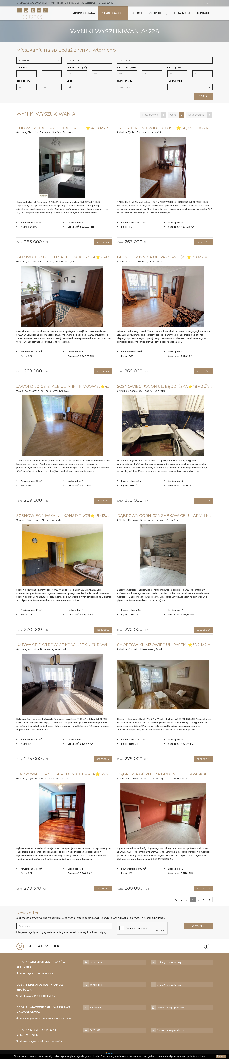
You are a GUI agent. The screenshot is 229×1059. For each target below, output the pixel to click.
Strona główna (83, 13)
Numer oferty (124, 81)
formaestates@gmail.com (170, 1008)
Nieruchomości (112, 13)
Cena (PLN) (22, 67)
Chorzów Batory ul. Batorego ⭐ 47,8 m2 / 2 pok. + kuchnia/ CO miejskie (93, 128)
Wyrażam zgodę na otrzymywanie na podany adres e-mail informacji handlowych (63, 932)
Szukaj (203, 96)
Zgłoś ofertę (158, 13)
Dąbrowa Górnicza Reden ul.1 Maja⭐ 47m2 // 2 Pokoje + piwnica (86, 774)
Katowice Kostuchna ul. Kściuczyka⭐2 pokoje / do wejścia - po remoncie (97, 257)
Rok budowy (23, 81)
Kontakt (203, 13)
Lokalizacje (182, 13)
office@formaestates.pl (169, 962)
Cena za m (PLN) (126, 67)
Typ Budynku (174, 81)
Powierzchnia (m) (77, 67)
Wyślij (200, 926)
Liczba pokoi (174, 67)
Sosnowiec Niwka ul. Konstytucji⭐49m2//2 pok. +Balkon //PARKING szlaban (98, 515)
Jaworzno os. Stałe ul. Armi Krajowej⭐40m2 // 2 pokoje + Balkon (88, 386)
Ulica (69, 81)
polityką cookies (196, 1056)
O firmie (137, 13)
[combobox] (165, 60)
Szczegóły (102, 242)
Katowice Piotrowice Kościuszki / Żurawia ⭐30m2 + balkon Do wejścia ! (95, 645)
